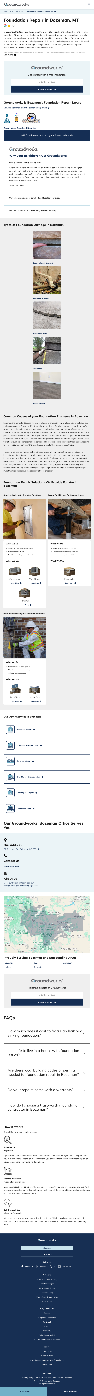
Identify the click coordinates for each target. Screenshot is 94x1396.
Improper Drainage (41, 298)
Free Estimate (70, 1391)
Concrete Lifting (47, 1292)
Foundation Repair (47, 1284)
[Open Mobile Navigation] (88, 4)
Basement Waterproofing (47, 1279)
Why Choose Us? (47, 1309)
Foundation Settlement (43, 263)
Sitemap (68, 1377)
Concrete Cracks (40, 333)
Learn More (15, 583)
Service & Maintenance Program (47, 1339)
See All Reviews (16, 185)
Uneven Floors (39, 403)
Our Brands (47, 1322)
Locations (47, 1254)
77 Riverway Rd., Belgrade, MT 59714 (21, 849)
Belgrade (38, 967)
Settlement (38, 368)
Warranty (47, 1331)
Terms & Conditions (43, 1377)
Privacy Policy (27, 1377)
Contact (47, 1248)
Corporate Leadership (47, 1317)
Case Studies (47, 1351)
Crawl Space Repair (47, 1288)
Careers (47, 1313)
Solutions (47, 1275)
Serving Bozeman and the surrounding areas (25, 107)
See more (9, 54)
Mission (47, 1326)
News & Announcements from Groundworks (47, 1360)
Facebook (29, 1266)
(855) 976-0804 (11, 866)
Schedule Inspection (47, 89)
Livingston (67, 963)
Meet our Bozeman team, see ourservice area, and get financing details (21, 884)
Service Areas (17, 12)
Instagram (67, 1266)
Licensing (47, 1373)
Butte (36, 963)
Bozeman (9, 963)
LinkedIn (43, 1266)
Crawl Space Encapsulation (47, 1297)
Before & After (47, 1356)
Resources (47, 1347)
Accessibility (58, 1377)
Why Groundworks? (47, 1335)
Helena (8, 967)
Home (6, 12)
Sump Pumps (47, 1301)
